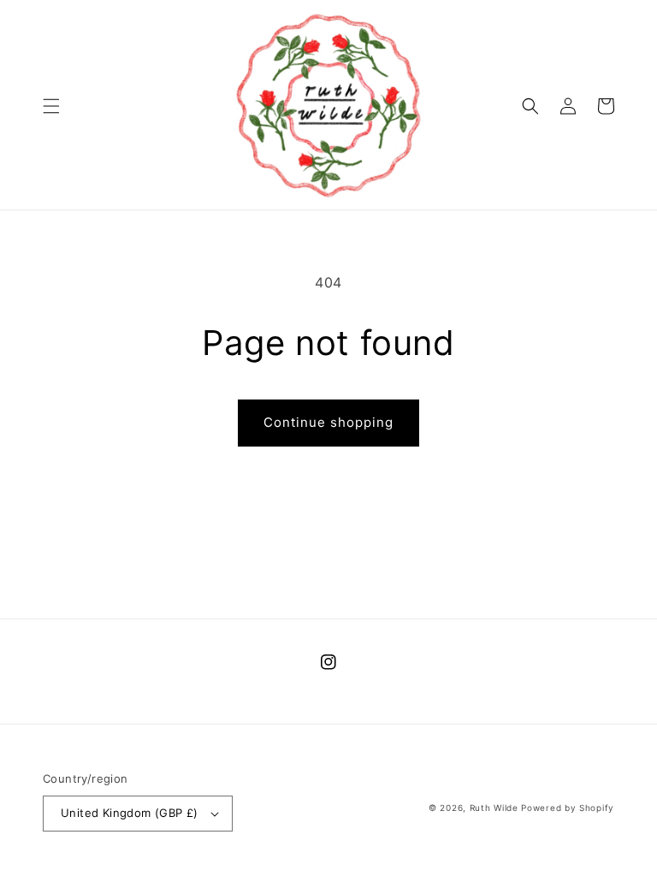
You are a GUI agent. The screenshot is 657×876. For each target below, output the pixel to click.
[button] (51, 106)
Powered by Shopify (567, 807)
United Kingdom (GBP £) (129, 813)
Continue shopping (328, 422)
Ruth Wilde (494, 807)
